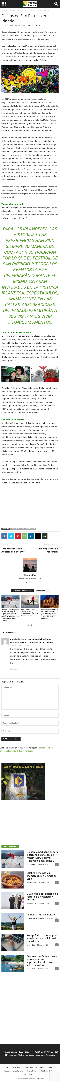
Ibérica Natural (32, 1071)
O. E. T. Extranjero (13, 1067)
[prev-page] (28, 625)
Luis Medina (31, 882)
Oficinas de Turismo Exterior (33, 1067)
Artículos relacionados (22, 590)
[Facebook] (4, 536)
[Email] (38, 536)
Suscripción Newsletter (45, 1055)
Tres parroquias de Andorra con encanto (13, 550)
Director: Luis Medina (15, 1055)
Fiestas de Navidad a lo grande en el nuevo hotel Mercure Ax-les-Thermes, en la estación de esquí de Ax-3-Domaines (49, 613)
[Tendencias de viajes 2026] (12, 921)
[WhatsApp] (24, 536)
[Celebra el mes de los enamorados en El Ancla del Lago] (12, 880)
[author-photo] (30, 565)
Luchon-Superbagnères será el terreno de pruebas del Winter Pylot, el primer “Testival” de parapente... (42, 856)
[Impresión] (44, 536)
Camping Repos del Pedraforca (48, 550)
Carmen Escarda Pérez (36, 918)
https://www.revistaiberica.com (30, 579)
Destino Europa (18, 529)
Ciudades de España (48, 1071)
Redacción (9, 26)
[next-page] (31, 625)
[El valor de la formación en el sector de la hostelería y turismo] (12, 900)
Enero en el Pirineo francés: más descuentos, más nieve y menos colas (29, 612)
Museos (51, 1067)
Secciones (11, 10)
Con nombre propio (30, 1074)
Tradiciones (30, 529)
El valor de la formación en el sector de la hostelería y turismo (42, 896)
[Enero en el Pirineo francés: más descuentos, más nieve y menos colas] (30, 601)
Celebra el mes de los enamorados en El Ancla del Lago (42, 875)
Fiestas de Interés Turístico (14, 1071)
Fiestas (20, 10)
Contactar (30, 1055)
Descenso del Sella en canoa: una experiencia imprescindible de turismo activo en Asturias (42, 961)
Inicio (3, 10)
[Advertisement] (30, 506)
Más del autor (41, 590)
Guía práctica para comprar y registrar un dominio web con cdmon (42, 938)
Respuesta (14, 669)
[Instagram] (30, 583)
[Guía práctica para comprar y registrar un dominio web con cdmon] (12, 942)
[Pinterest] (18, 536)
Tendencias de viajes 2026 (41, 914)
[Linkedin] (31, 536)
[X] (11, 536)
